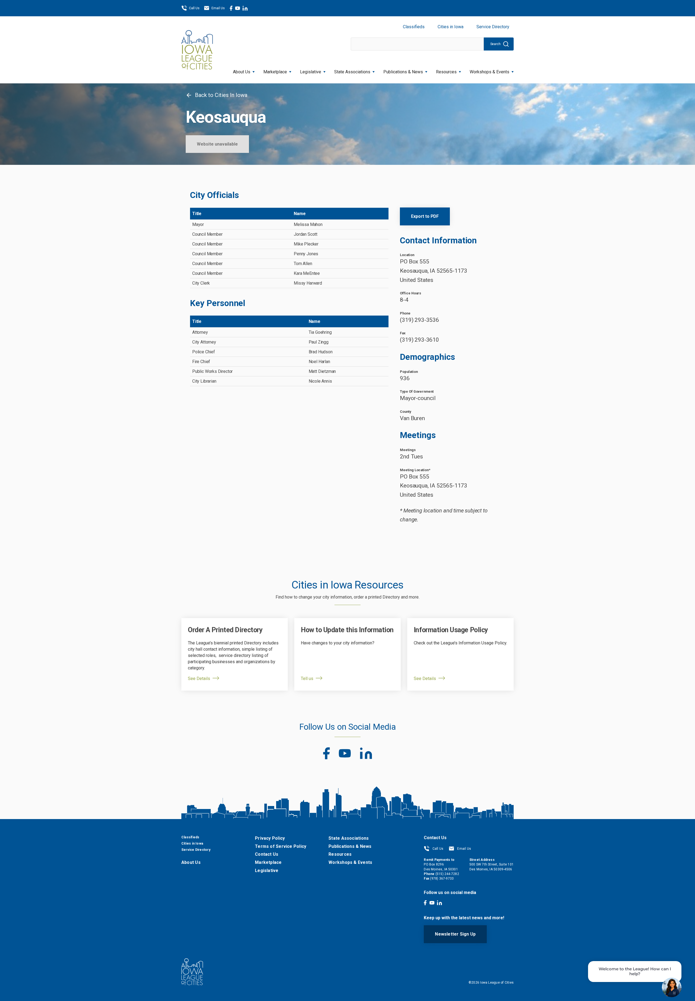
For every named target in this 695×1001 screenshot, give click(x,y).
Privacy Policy (270, 838)
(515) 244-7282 (447, 874)
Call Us (194, 8)
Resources (446, 71)
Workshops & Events (489, 71)
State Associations (352, 71)
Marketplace (275, 71)
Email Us (218, 8)
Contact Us (266, 854)
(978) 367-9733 (442, 878)
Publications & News (349, 846)
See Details (199, 678)
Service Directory (492, 26)
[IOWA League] (197, 49)
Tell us (307, 678)
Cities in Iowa (450, 26)
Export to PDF (425, 216)
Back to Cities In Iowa (220, 95)
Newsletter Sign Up (455, 934)
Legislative (310, 71)
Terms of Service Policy (280, 846)
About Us (241, 71)
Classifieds (414, 26)
